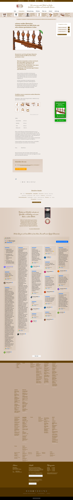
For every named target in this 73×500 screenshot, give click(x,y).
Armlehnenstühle (17, 417)
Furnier (53, 418)
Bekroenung (51, 193)
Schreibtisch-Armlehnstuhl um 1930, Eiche (16, 425)
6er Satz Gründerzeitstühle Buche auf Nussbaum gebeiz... (39, 371)
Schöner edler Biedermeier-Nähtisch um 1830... (24, 406)
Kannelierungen (30, 197)
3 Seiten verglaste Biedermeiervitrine (54, 434)
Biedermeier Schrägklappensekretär (55, 439)
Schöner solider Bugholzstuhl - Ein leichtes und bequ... (39, 382)
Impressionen (30, 453)
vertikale (53, 197)
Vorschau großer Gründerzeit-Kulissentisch (24, 436)
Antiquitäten (35, 193)
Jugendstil (16, 389)
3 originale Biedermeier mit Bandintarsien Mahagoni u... (38, 364)
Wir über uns (30, 452)
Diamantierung (24, 195)
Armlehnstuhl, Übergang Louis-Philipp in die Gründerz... (46, 365)
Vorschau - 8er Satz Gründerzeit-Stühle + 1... (25, 430)
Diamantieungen (29, 195)
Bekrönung (46, 193)
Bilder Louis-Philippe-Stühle (46, 379)
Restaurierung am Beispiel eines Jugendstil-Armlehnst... (54, 426)
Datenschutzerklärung (41, 493)
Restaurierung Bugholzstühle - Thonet (46, 424)
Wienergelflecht (39, 199)
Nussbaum (47, 197)
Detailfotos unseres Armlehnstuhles (17, 422)
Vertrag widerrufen (36, 498)
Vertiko (53, 419)
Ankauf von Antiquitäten (43, 453)
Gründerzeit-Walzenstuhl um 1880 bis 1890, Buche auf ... (54, 378)
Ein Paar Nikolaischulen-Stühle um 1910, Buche (16, 394)
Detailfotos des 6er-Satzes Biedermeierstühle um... (25, 399)
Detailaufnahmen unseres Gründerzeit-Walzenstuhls (54, 381)
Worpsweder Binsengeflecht (46, 432)
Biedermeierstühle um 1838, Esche (25, 391)
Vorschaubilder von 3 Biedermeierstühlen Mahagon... (39, 368)
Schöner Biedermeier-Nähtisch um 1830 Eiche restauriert (25, 402)
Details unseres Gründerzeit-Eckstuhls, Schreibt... (54, 368)
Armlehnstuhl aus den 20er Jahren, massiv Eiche (16, 435)
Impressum (48, 493)
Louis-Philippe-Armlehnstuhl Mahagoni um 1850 (25, 420)
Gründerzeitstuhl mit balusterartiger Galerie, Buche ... (54, 385)
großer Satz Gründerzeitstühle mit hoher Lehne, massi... (24, 426)
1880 (21, 193)
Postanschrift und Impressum (32, 366)
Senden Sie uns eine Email (32, 365)
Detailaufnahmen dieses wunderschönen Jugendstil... (16, 408)
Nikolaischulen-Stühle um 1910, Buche (16, 392)
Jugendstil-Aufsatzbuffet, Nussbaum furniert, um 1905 (17, 405)
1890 (24, 193)
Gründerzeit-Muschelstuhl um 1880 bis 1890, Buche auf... (54, 372)
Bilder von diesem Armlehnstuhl (46, 368)
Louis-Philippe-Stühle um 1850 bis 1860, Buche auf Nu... (47, 376)
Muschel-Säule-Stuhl (41, 197)
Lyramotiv (35, 197)
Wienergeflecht (33, 199)
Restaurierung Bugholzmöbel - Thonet (46, 427)
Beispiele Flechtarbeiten (16, 455)
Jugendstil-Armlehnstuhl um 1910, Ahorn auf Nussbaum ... (16, 398)
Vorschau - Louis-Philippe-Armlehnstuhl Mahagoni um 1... (24, 423)
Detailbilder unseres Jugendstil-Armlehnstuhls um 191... (17, 401)
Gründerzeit (24, 19)
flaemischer (38, 195)
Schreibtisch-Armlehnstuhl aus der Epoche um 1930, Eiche (16, 419)
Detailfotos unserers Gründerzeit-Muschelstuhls (55, 375)
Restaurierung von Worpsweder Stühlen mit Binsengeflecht (46, 429)
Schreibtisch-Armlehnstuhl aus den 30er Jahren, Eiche (16, 429)
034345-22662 (22, 0)
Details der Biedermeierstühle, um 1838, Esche (25, 394)
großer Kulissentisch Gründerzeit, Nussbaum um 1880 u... (25, 433)
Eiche (34, 195)
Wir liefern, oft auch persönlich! (17, 458)
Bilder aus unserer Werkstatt (46, 421)
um (50, 197)
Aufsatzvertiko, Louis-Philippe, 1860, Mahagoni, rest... (46, 381)
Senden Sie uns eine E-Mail (24, 458)
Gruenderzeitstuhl (48, 195)
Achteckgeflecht (29, 193)
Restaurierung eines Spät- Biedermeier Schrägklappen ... (55, 437)
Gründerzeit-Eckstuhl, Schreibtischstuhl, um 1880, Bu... (54, 365)
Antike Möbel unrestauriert (24, 417)
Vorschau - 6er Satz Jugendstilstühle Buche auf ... (39, 379)
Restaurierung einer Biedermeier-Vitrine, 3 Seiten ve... (55, 432)
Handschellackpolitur (23, 197)
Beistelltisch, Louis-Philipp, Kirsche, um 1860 (47, 370)
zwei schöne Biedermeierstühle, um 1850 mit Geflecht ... (25, 409)
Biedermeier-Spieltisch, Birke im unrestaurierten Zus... (25, 439)
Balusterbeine (41, 193)
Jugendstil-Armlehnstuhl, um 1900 (54, 429)
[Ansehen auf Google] (18, 334)
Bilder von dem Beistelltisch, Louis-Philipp (47, 373)
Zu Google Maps (32, 483)
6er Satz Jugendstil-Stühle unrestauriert (39, 377)
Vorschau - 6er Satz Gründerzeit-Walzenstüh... (39, 375)
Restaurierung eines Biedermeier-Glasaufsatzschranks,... (55, 441)
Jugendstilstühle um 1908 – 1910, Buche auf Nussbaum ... (17, 412)
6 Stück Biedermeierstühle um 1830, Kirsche (25, 396)
